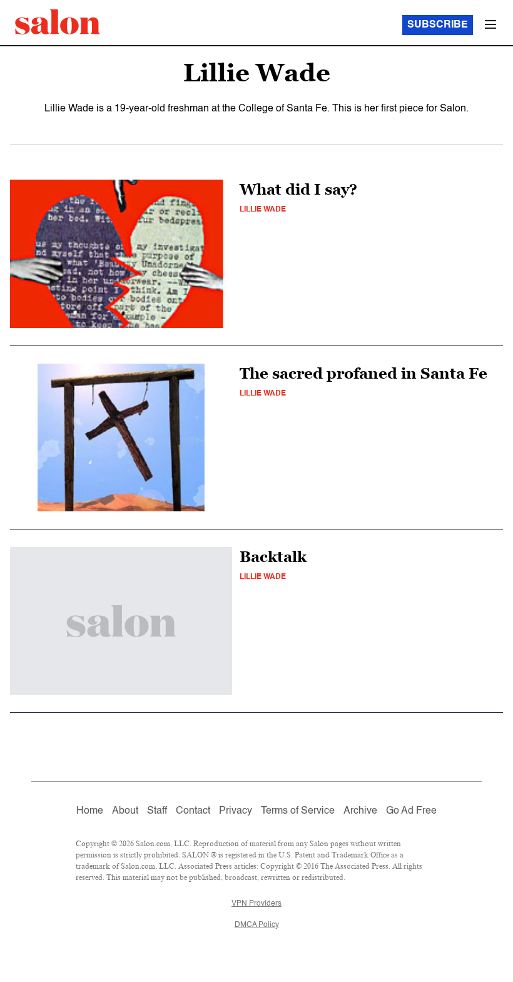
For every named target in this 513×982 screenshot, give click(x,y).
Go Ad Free (411, 811)
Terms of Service (298, 811)
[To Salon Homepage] (57, 21)
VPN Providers (256, 904)
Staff (157, 811)
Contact (193, 811)
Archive (360, 811)
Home (89, 811)
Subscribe (437, 25)
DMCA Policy (257, 925)
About (125, 811)
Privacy (235, 811)
